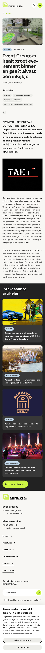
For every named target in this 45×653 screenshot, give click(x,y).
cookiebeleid (26, 633)
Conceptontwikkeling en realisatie (18, 104)
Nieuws (9, 13)
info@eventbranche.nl (15, 528)
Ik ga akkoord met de (23, 600)
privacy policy (33, 600)
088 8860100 (10, 525)
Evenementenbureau (22, 95)
